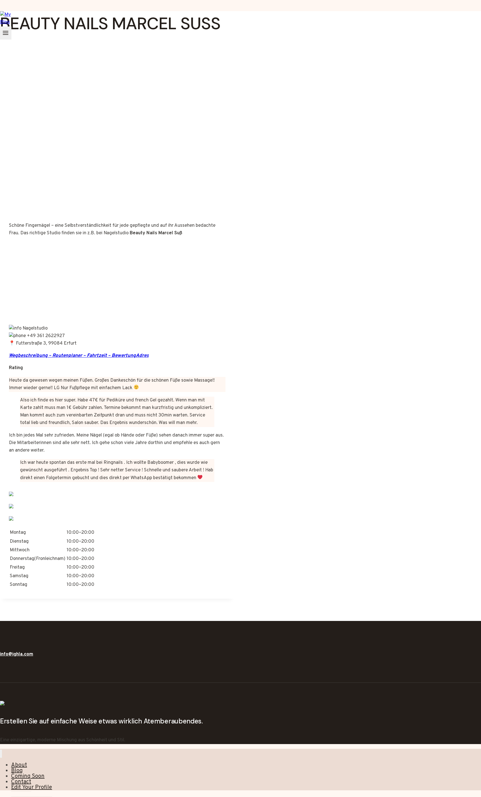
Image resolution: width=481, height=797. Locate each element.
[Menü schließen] (1, 754)
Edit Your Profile (31, 787)
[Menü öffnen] (5, 33)
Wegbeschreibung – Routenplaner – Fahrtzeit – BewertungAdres (79, 356)
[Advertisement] (117, 167)
